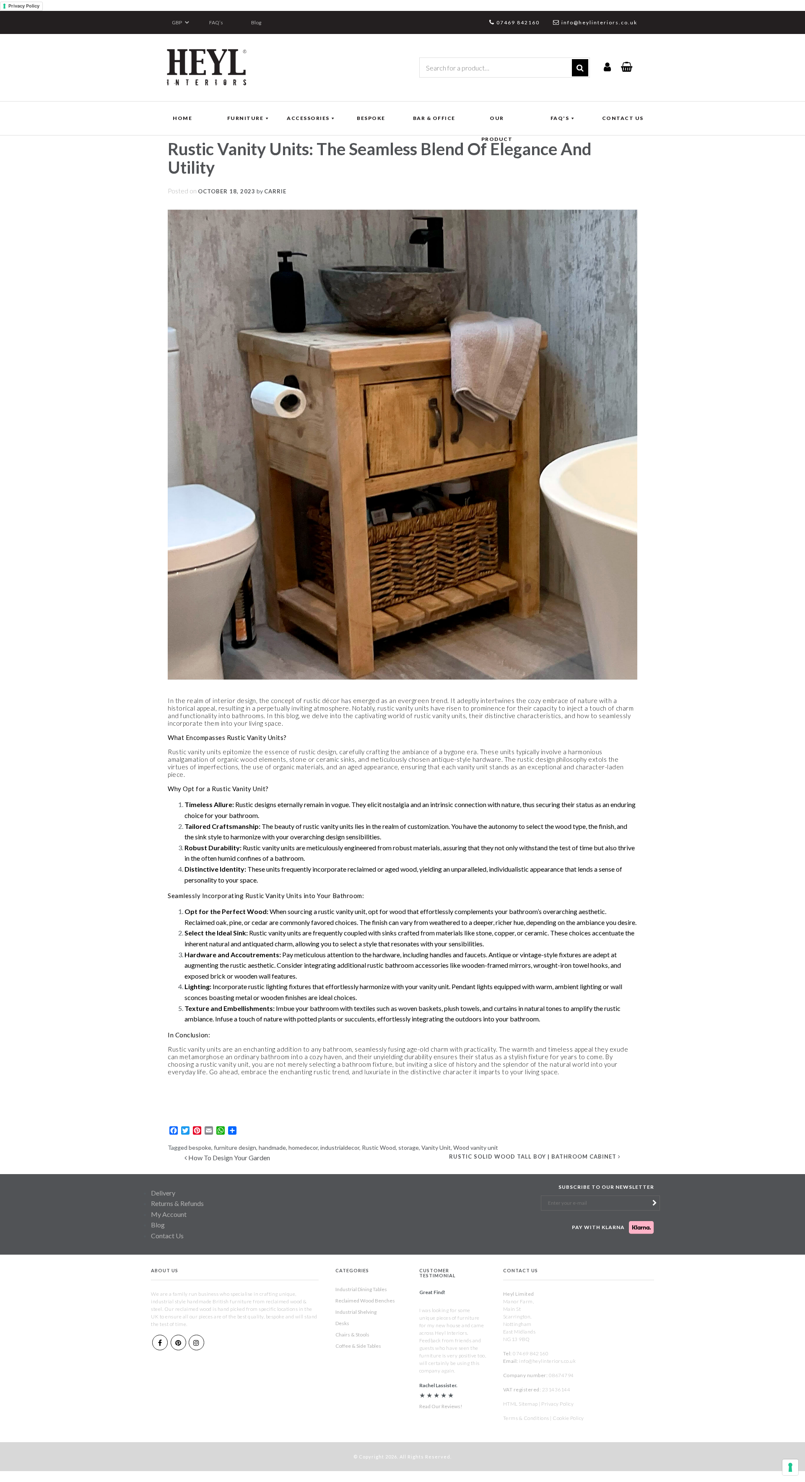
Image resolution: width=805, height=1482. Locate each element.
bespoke (200, 1147)
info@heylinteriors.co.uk (599, 22)
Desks (342, 1323)
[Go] (580, 68)
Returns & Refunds (177, 1203)
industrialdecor (339, 1147)
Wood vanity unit (475, 1147)
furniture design (235, 1147)
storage (408, 1147)
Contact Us (167, 1236)
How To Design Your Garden (228, 1158)
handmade (272, 1147)
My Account (169, 1214)
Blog (256, 22)
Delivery (163, 1193)
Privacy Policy (23, 6)
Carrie (275, 191)
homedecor (303, 1147)
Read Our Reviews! (440, 1406)
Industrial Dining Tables (361, 1289)
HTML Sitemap (520, 1404)
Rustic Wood (379, 1147)
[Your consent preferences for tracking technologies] (790, 1467)
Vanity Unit (436, 1147)
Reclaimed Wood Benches (365, 1300)
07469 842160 (518, 22)
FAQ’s (216, 22)
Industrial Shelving (356, 1312)
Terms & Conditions (526, 1418)
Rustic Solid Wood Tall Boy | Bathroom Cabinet (533, 1156)
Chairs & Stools (352, 1334)
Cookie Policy (568, 1418)
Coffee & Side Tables (358, 1346)
